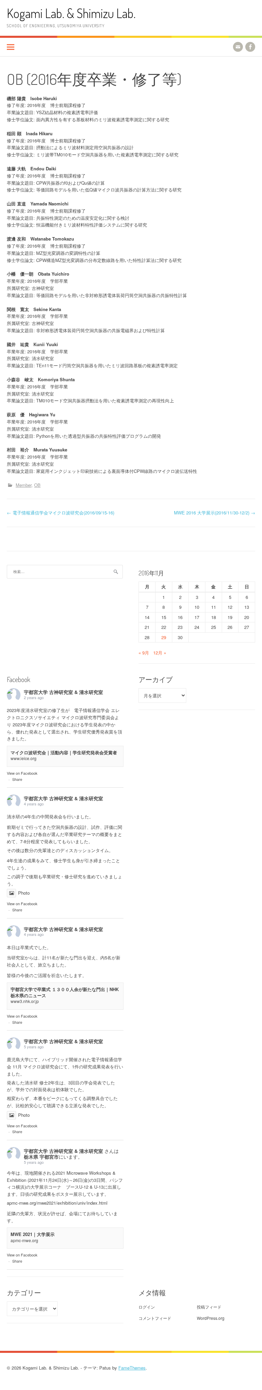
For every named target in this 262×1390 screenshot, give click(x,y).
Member (23, 485)
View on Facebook (22, 773)
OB (37, 485)
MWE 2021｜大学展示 (33, 1234)
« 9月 (144, 652)
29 (163, 637)
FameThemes (132, 1367)
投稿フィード (209, 1307)
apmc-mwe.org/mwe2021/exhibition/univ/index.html (57, 1203)
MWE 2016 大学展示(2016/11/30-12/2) (214, 512)
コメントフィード (155, 1318)
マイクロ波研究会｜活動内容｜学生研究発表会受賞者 (64, 752)
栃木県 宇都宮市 (41, 1156)
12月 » (159, 652)
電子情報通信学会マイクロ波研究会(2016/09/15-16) (60, 512)
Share (17, 779)
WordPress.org (210, 1318)
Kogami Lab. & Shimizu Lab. (71, 13)
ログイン (147, 1307)
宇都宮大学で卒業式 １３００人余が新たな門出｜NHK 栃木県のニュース (65, 992)
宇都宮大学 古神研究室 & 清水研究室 (63, 692)
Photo (24, 893)
